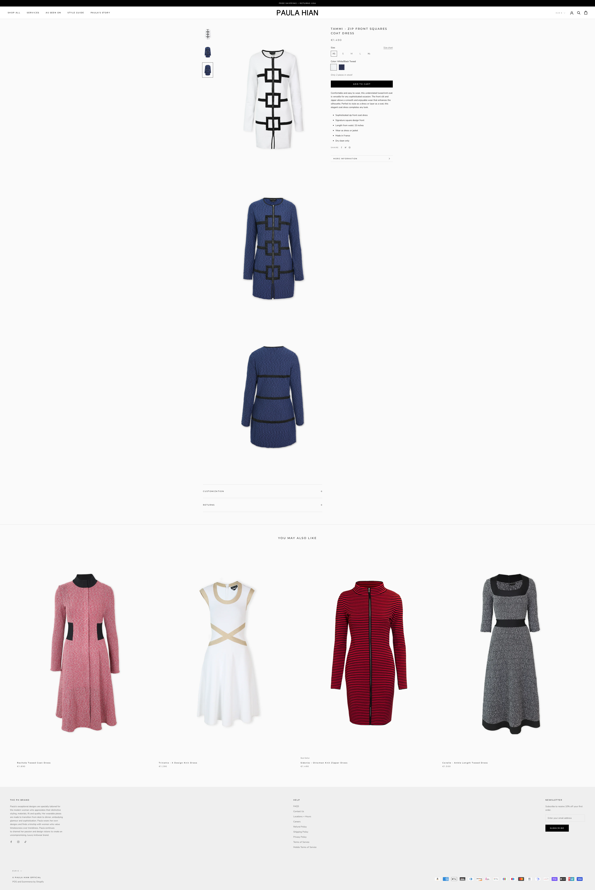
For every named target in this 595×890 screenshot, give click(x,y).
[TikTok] (25, 842)
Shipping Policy (300, 831)
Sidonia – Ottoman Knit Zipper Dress (324, 763)
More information (345, 159)
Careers (297, 821)
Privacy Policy (299, 836)
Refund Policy (300, 826)
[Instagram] (18, 842)
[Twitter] (345, 147)
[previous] (9, 659)
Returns (209, 505)
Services (33, 12)
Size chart (388, 47)
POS (14, 881)
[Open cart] (585, 12)
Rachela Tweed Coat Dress (34, 763)
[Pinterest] (349, 147)
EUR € (559, 13)
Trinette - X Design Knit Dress (178, 763)
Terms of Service (301, 842)
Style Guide (76, 12)
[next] (585, 659)
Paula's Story (100, 12)
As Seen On (53, 12)
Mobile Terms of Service (304, 847)
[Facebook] (341, 147)
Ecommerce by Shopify (33, 881)
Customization (213, 491)
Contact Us (298, 811)
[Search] (578, 12)
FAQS (296, 806)
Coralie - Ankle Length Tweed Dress (465, 763)
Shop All (14, 12)
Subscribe (557, 828)
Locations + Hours (302, 816)
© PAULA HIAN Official (26, 877)
